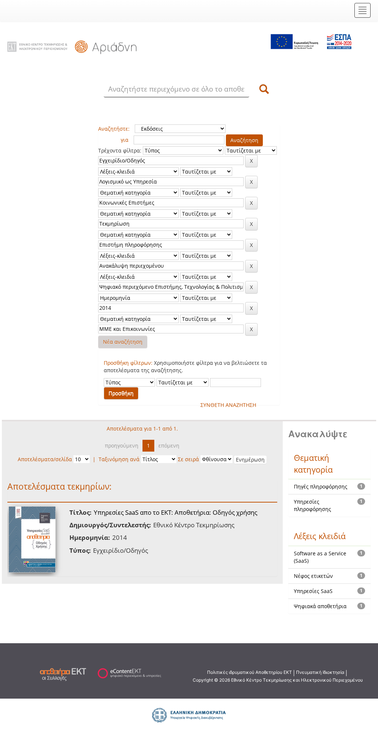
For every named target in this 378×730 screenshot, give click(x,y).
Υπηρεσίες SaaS (313, 590)
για (124, 139)
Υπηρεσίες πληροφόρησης (312, 505)
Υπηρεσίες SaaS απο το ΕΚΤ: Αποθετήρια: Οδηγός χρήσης (175, 512)
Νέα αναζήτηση (122, 341)
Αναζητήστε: (114, 128)
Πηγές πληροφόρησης (320, 486)
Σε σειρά (188, 459)
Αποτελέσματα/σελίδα (45, 459)
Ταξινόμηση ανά (119, 459)
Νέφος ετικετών (313, 575)
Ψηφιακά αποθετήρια (320, 606)
